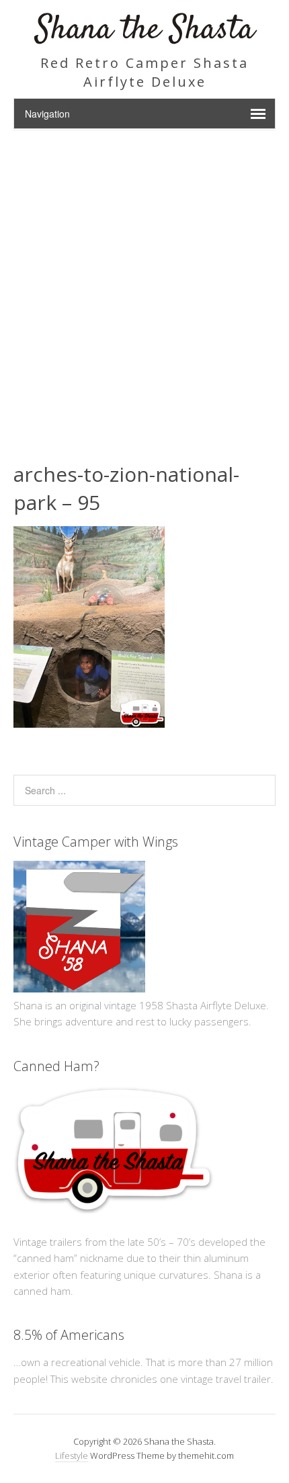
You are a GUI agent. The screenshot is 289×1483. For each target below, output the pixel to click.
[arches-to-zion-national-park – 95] (89, 723)
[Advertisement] (144, 282)
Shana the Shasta (145, 30)
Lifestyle (71, 1455)
